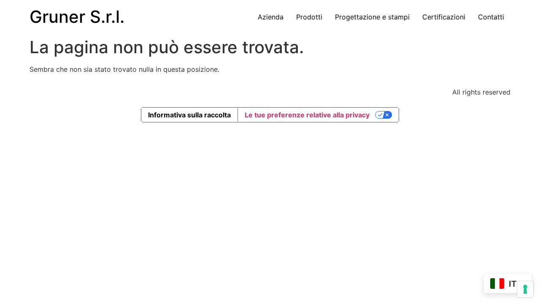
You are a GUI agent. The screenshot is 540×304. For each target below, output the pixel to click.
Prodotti (309, 17)
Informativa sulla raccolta (189, 115)
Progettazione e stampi (372, 17)
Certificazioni (443, 17)
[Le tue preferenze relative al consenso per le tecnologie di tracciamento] (525, 289)
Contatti (491, 17)
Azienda (271, 17)
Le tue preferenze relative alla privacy (307, 115)
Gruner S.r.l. (77, 16)
